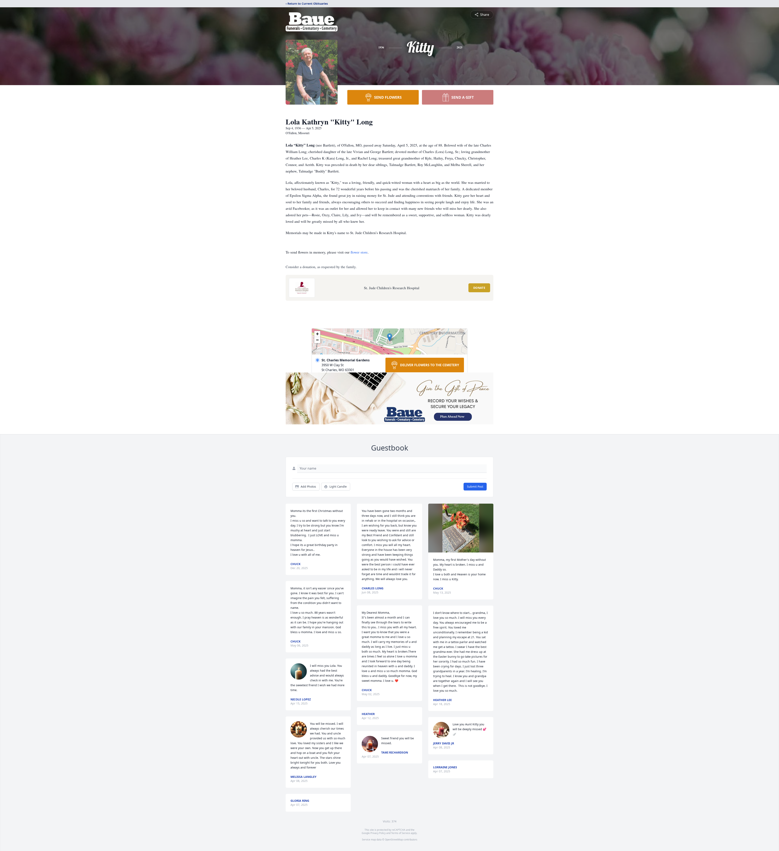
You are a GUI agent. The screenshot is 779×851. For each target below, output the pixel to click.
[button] (389, 337)
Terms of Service (400, 833)
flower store (359, 252)
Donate (479, 288)
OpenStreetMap (394, 839)
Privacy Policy (378, 833)
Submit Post (475, 486)
